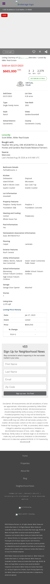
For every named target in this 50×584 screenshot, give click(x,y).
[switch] (34, 51)
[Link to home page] (25, 3)
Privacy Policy (32, 493)
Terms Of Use (15, 493)
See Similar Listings (38, 78)
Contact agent (8, 52)
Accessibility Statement (17, 496)
